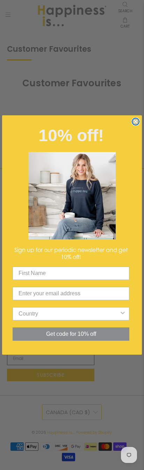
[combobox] (69, 314)
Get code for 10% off (71, 334)
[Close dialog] (135, 121)
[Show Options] (122, 314)
